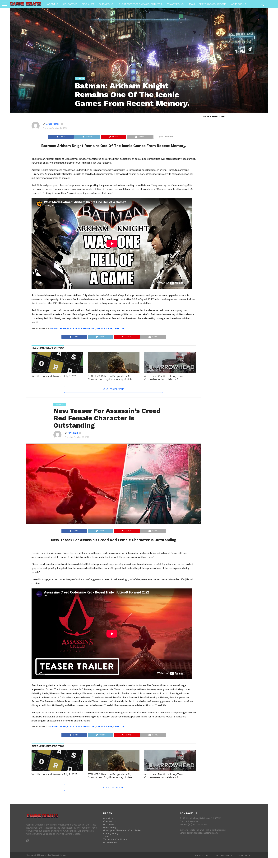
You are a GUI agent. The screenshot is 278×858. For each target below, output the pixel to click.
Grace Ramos (53, 123)
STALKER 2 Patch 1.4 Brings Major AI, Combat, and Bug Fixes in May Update (110, 378)
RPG (93, 328)
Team (192, 4)
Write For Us (238, 4)
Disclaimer (88, 4)
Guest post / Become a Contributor (140, 4)
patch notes (82, 328)
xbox (109, 328)
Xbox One (118, 328)
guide (70, 328)
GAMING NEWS (58, 328)
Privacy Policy (175, 4)
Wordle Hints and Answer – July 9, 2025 (54, 376)
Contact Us (70, 4)
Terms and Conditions (212, 4)
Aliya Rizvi (73, 432)
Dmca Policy (106, 4)
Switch (100, 328)
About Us (53, 4)
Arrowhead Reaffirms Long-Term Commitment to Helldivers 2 (164, 378)
